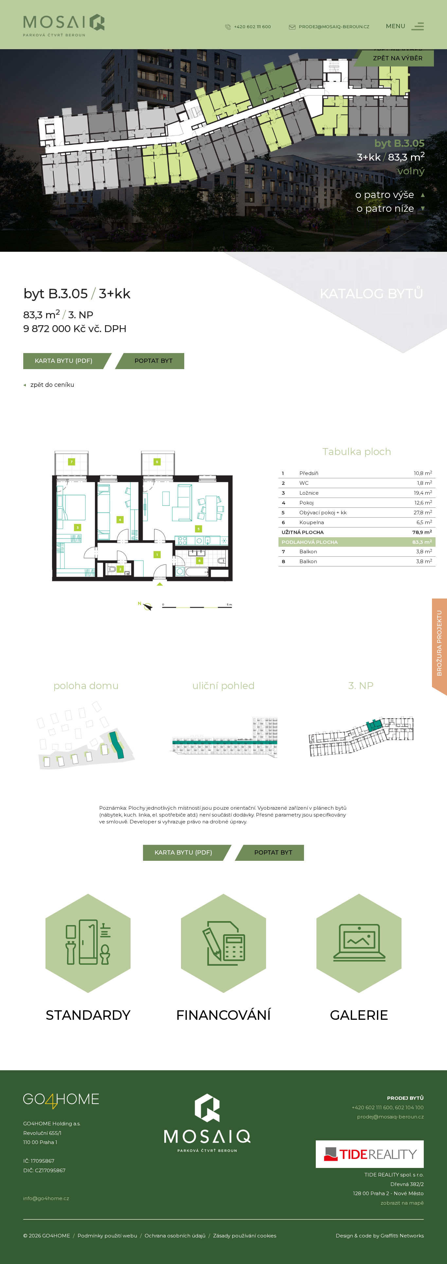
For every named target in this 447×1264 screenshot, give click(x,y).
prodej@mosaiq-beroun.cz (390, 1117)
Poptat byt (153, 361)
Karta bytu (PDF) (63, 361)
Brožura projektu (439, 643)
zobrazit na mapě (402, 1203)
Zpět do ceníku (52, 384)
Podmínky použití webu (107, 1236)
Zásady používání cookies (244, 1236)
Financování (223, 1015)
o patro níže (385, 208)
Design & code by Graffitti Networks (380, 1236)
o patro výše (384, 194)
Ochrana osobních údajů (175, 1236)
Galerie (359, 1015)
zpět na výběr (397, 58)
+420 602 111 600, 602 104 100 (388, 1107)
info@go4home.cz (46, 1198)
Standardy (88, 1015)
